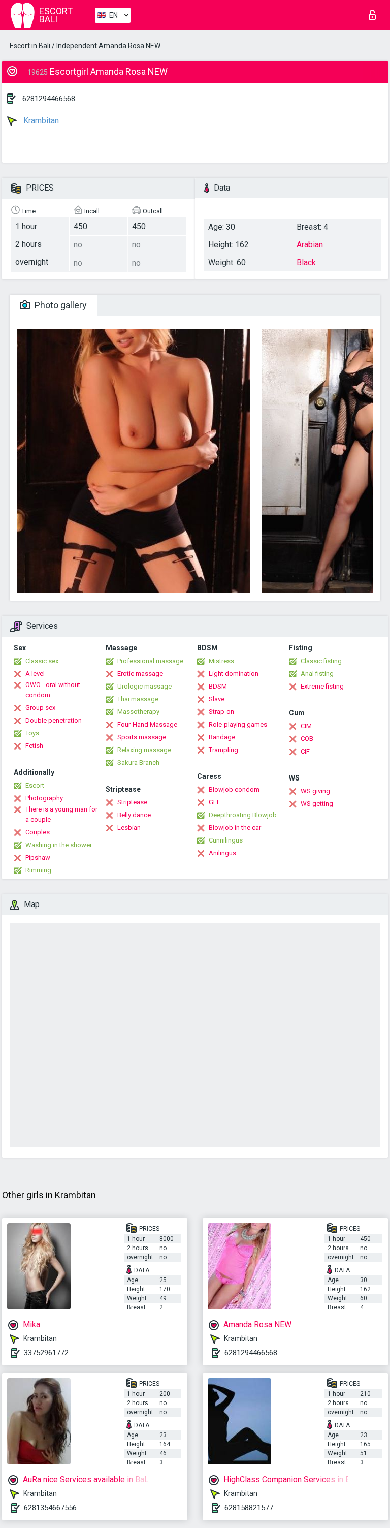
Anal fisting (317, 673)
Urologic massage (144, 686)
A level (35, 673)
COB (307, 738)
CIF (305, 751)
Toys (32, 733)
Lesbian (129, 827)
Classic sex (41, 661)
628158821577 (248, 1507)
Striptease (132, 802)
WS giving (315, 791)
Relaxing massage (144, 750)
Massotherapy (138, 711)
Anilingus (222, 853)
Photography (44, 798)
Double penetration (53, 720)
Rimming (38, 870)
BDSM (218, 686)
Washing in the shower (58, 845)
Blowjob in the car (235, 827)
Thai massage (137, 699)
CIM (306, 726)
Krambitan (40, 121)
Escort (34, 785)
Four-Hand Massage (147, 724)
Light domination (233, 673)
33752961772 (46, 1352)
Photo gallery (59, 305)
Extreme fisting (322, 686)
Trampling (223, 750)
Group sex (40, 707)
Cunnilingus (226, 840)
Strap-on (221, 711)
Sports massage (141, 737)
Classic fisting (321, 661)
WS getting (317, 803)
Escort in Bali (30, 46)
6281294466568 (48, 98)
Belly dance (134, 815)
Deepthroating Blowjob (243, 815)
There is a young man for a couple (61, 814)
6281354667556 (50, 1507)
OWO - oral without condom (52, 690)
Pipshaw (37, 857)
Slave (216, 699)
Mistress (221, 661)
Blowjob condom (234, 789)
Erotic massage (140, 673)
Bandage (222, 737)
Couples (37, 832)
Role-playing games (238, 724)
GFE (214, 802)
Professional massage (150, 661)
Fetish (34, 746)
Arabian (310, 245)
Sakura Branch (138, 762)
